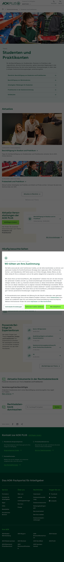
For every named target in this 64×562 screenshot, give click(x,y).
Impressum (34, 301)
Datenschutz (54, 297)
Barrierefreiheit (46, 301)
